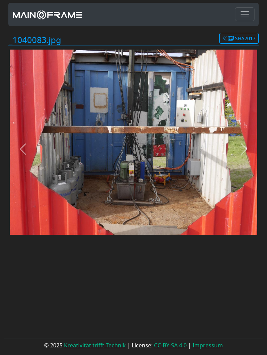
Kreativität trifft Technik (95, 345)
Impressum (208, 345)
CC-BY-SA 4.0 (170, 345)
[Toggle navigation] (244, 14)
